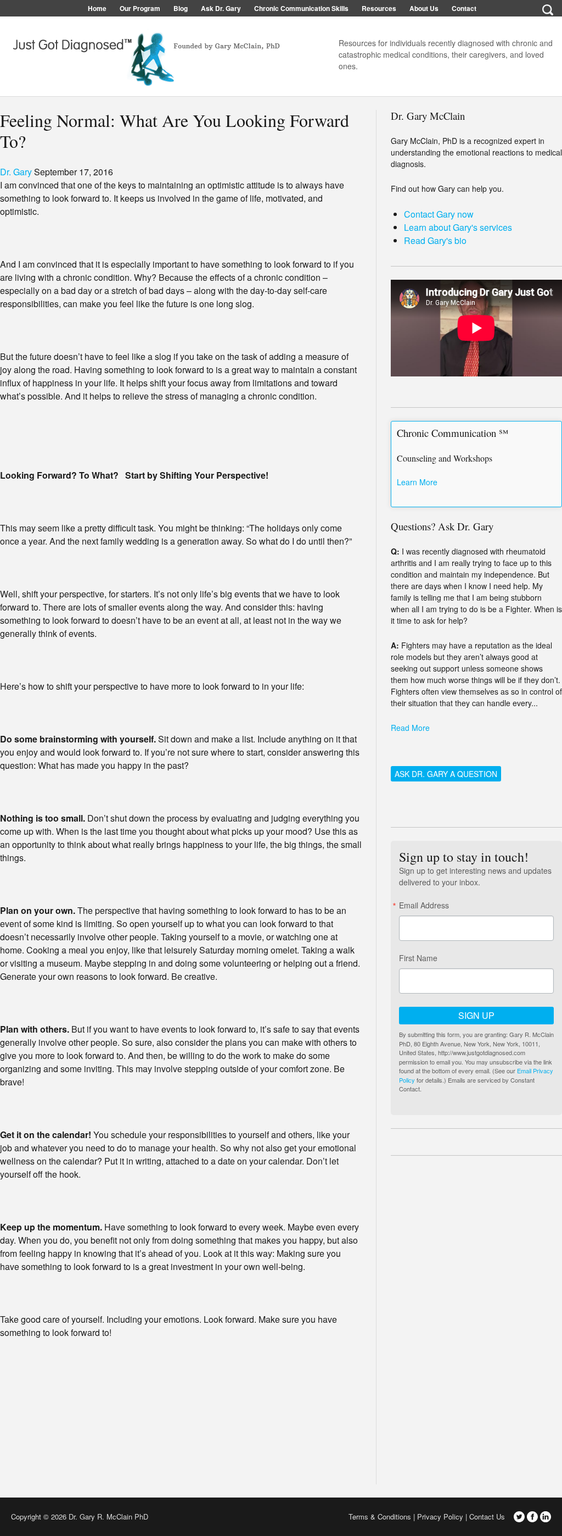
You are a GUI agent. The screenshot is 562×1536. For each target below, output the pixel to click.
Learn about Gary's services (458, 227)
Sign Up (476, 1015)
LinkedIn (545, 1516)
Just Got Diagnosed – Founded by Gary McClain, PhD (142, 54)
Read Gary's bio (435, 240)
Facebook (532, 1516)
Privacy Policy (440, 1516)
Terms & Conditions (380, 1516)
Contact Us (487, 1516)
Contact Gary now (439, 214)
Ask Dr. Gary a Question (446, 773)
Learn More (417, 481)
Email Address (424, 905)
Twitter (519, 1516)
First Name (418, 958)
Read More (410, 727)
